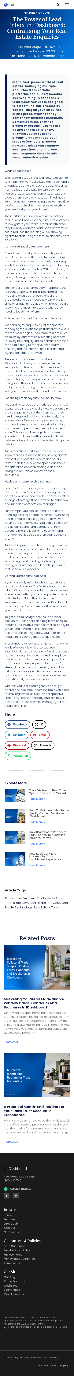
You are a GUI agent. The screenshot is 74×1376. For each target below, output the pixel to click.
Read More (11, 1042)
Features (9, 1219)
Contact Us (11, 1232)
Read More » (37, 799)
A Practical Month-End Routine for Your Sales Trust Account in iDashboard (34, 1110)
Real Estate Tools (46, 907)
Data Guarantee (14, 1246)
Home (8, 1215)
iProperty (64, 1365)
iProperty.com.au (15, 1281)
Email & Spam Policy (17, 1250)
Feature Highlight (37, 13)
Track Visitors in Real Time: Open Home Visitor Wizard (47, 792)
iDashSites (10, 1286)
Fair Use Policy (13, 1255)
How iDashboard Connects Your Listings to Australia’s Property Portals (47, 835)
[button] (66, 4)
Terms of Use (12, 1263)
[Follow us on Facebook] (6, 1195)
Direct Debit (12, 1224)
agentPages (12, 1290)
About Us (10, 1228)
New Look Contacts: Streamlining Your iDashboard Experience (45, 856)
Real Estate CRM (16, 903)
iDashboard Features (20, 898)
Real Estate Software (45, 903)
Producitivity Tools (50, 898)
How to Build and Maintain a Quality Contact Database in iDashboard (49, 813)
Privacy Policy (51, 1357)
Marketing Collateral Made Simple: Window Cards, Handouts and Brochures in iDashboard (34, 1003)
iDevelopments (14, 1294)
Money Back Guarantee (19, 1259)
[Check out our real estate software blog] (16, 1195)
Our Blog (9, 1277)
